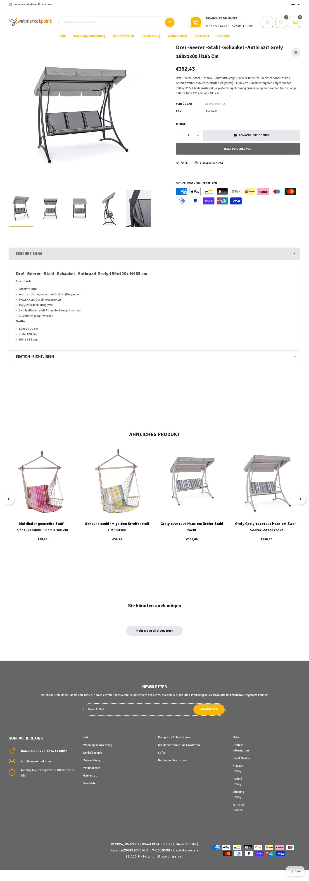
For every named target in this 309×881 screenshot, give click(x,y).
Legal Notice (241, 758)
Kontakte (223, 36)
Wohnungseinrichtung (97, 745)
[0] (281, 23)
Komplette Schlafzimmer (175, 737)
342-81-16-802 (242, 26)
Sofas (162, 753)
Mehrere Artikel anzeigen (155, 631)
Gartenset (90, 775)
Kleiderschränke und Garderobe (179, 745)
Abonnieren (209, 709)
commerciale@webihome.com (33, 4)
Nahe (236, 737)
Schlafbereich (92, 753)
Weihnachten (91, 768)
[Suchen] (169, 22)
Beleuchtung (91, 760)
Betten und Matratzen (172, 760)
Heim (62, 36)
